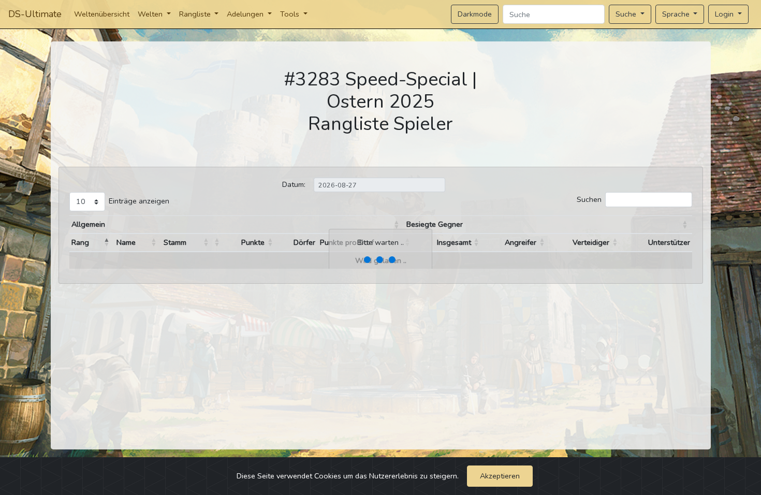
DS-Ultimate (35, 14)
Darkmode (475, 14)
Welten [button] (151, 14)
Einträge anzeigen (139, 201)
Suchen (589, 199)
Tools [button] (290, 14)
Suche (627, 14)
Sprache (677, 14)
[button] (396, 225)
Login (725, 14)
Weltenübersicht (101, 14)
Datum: (293, 184)
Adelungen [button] (246, 14)
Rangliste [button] (196, 14)
